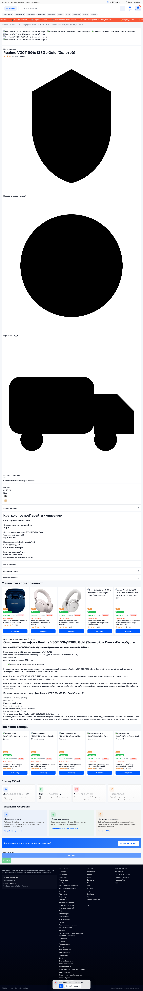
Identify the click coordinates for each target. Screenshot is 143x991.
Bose (88, 897)
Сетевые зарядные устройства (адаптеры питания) (71, 934)
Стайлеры (63, 938)
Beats (89, 891)
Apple (68, 14)
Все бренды (91, 872)
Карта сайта (120, 880)
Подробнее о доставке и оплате (16, 831)
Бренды (118, 883)
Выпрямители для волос (68, 888)
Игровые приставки (66, 905)
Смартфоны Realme (29, 25)
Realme (85, 14)
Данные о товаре (10, 508)
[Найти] (122, 8)
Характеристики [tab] (20, 639)
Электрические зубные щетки (70, 975)
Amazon (90, 883)
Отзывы (22, 56)
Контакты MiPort (104, 831)
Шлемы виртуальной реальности (72, 969)
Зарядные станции (66, 902)
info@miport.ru (9, 881)
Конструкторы (64, 919)
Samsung (76, 14)
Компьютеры (64, 916)
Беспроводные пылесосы (68, 886)
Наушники (41, 14)
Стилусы (62, 941)
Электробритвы (65, 978)
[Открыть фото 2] (69, 31)
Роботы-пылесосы (66, 928)
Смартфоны (7, 14)
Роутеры (62, 930)
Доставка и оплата (17, 2)
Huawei (93, 14)
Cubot (89, 902)
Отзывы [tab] (31, 639)
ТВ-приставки (64, 944)
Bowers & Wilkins (93, 900)
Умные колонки (65, 950)
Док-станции (64, 900)
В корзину (15, 631)
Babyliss (90, 888)
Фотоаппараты (65, 967)
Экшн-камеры (64, 972)
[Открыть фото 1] (25, 31)
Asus (88, 886)
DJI (88, 905)
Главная (5, 25)
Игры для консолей (66, 908)
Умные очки (63, 955)
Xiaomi (60, 14)
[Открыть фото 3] (113, 31)
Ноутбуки (51, 14)
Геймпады (63, 894)
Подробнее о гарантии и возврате (64, 828)
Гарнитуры (63, 891)
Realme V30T (45, 25)
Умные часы (19, 14)
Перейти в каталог (128, 843)
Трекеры (62, 947)
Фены (61, 958)
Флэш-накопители (66, 964)
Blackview (90, 894)
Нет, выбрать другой (73, 986)
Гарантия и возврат (33, 2)
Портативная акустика (68, 925)
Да (61, 986)
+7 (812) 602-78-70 (10, 878)
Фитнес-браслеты (66, 961)
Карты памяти (64, 911)
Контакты (5, 2)
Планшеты (31, 14)
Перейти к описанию (45, 515)
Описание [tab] (7, 639)
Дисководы (63, 897)
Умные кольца (64, 952)
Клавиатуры (64, 914)
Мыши (61, 922)
